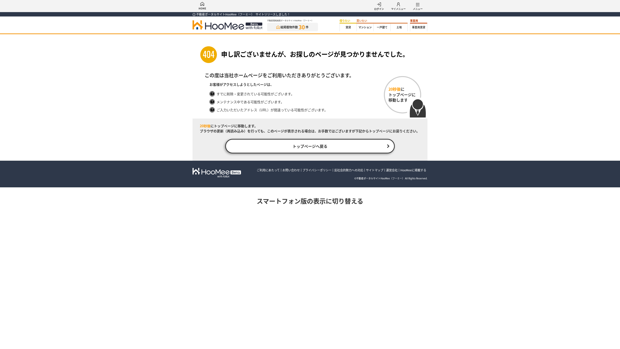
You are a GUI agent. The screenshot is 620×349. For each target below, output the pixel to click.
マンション (365, 27)
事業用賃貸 (418, 27)
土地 (399, 27)
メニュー (418, 9)
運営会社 (392, 170)
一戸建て (382, 27)
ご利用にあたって (268, 170)
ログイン (379, 9)
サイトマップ (374, 170)
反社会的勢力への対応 (348, 170)
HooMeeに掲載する (413, 170)
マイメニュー (398, 9)
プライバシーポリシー (317, 170)
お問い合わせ (291, 170)
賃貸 (348, 27)
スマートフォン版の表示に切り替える (310, 200)
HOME (202, 8)
